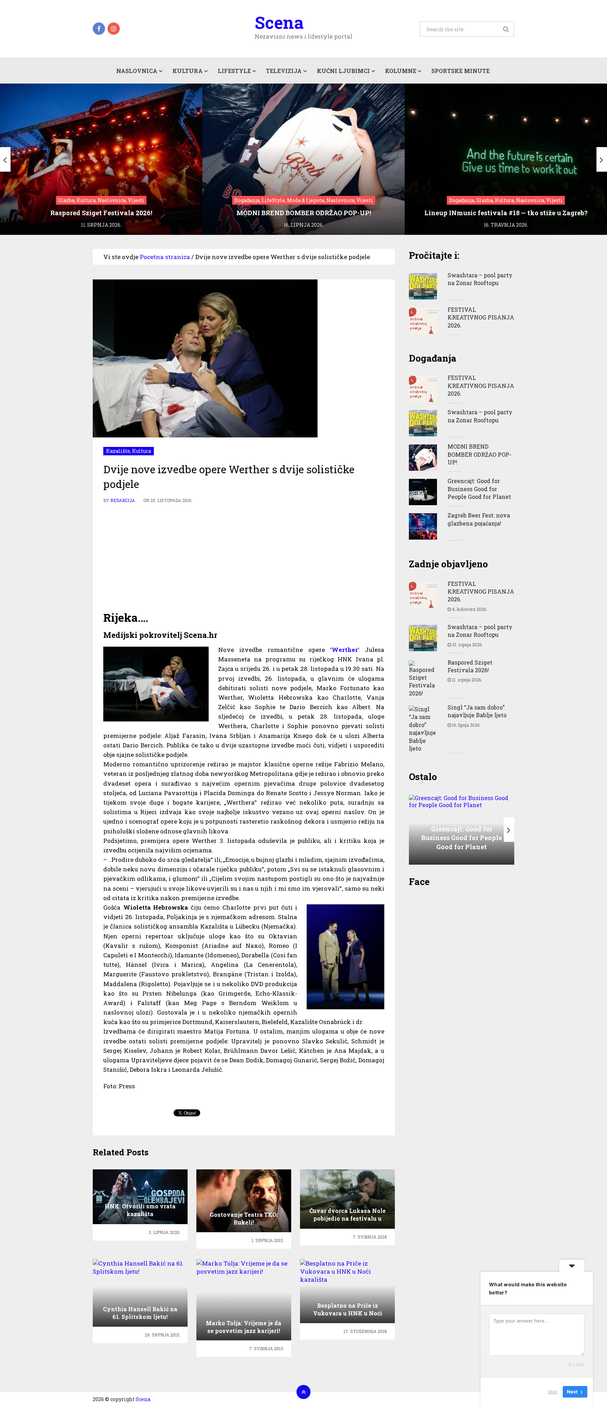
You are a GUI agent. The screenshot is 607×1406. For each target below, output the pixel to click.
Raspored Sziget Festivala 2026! (470, 666)
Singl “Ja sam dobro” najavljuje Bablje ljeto (477, 711)
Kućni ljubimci (343, 70)
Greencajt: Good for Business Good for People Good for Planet (479, 488)
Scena (279, 22)
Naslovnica (136, 70)
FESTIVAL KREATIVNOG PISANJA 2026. (481, 317)
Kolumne (400, 70)
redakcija (122, 500)
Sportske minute (460, 70)
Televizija (284, 70)
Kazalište (118, 451)
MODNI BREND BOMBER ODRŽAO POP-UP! (479, 454)
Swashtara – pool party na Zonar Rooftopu (480, 278)
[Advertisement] (243, 557)
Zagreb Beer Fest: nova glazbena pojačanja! (479, 519)
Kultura (187, 70)
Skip (552, 1391)
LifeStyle (234, 70)
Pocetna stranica (165, 257)
